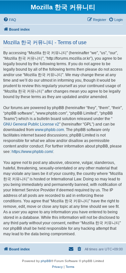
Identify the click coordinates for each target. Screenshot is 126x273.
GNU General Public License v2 (31, 124)
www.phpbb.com (49, 129)
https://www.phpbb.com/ (32, 151)
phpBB (46, 261)
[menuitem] (9, 20)
